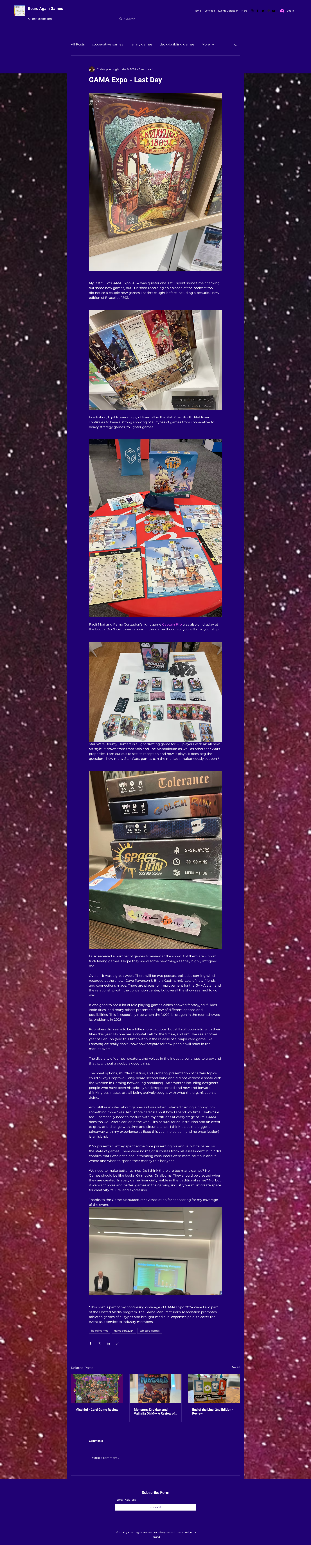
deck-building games (177, 44)
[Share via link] (117, 1343)
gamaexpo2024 (124, 1330)
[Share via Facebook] (90, 1343)
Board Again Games (45, 8)
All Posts (78, 44)
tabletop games (150, 1330)
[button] (235, 44)
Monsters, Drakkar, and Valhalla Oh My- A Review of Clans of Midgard (154, 1411)
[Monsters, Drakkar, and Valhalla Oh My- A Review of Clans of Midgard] (156, 1388)
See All (236, 1367)
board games (99, 1330)
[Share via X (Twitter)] (99, 1343)
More (206, 44)
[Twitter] (263, 11)
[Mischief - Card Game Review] (97, 1388)
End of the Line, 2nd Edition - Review (212, 1411)
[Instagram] (252, 11)
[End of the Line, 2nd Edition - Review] (214, 1388)
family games (141, 44)
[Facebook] (257, 11)
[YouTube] (274, 11)
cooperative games (107, 44)
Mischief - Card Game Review (96, 1409)
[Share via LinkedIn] (108, 1343)
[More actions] (220, 69)
